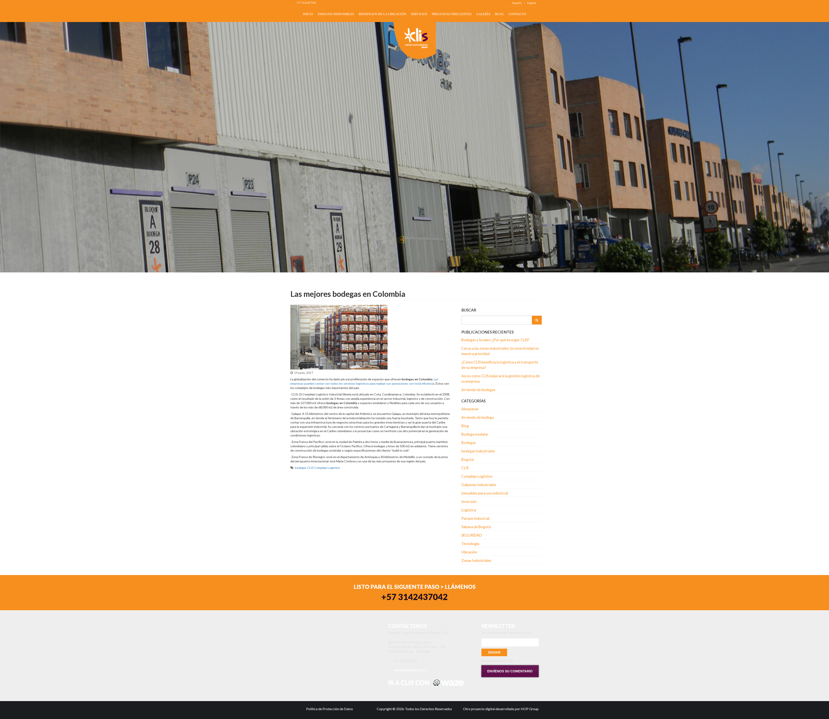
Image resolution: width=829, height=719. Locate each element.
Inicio (308, 14)
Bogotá (467, 459)
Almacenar (470, 409)
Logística (468, 510)
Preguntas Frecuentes (452, 14)
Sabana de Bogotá (476, 527)
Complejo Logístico (327, 467)
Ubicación (469, 552)
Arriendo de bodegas (478, 389)
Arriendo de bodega (477, 417)
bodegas (301, 467)
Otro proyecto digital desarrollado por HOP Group (501, 709)
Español (517, 3)
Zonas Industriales (476, 560)
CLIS (310, 467)
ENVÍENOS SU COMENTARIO (510, 671)
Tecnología (470, 543)
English (531, 3)
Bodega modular (474, 434)
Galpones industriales (478, 484)
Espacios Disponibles (336, 14)
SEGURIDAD (471, 535)
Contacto (517, 14)
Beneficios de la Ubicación (382, 14)
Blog (499, 14)
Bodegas (468, 442)
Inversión (468, 501)
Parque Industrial (475, 518)
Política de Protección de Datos (329, 709)
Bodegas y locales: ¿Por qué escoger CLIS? (495, 340)
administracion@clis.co (410, 670)
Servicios (419, 14)
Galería (483, 14)
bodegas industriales (478, 451)
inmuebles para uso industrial (484, 493)
